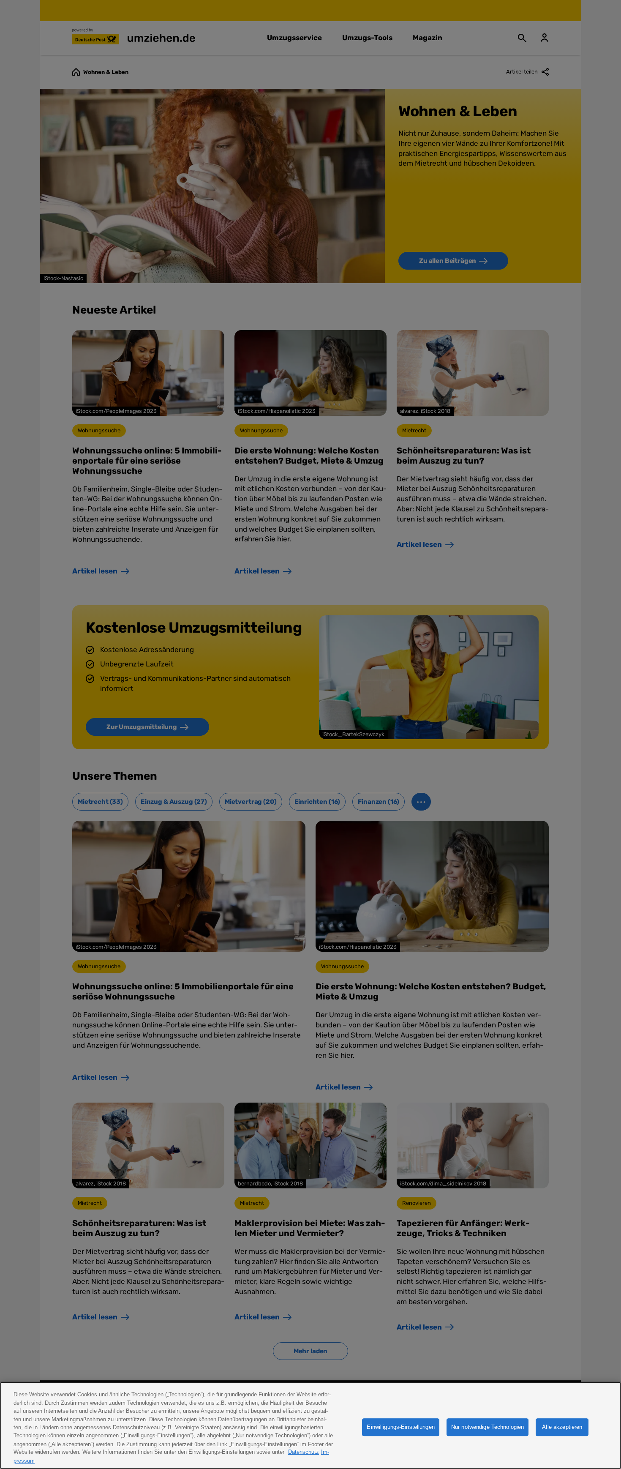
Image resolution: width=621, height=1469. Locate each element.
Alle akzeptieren (562, 1427)
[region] (310, 1425)
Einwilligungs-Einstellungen (401, 1427)
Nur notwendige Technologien (487, 1427)
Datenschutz (303, 1452)
